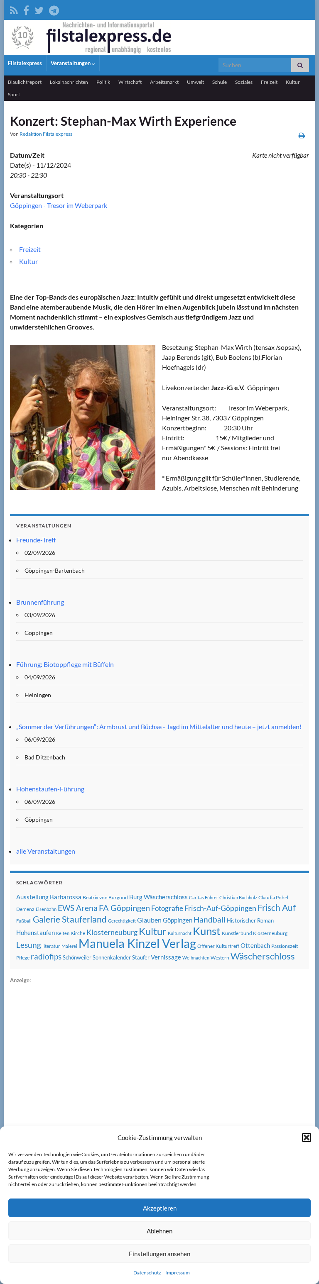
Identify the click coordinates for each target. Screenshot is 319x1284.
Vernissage (166, 957)
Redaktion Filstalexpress (46, 134)
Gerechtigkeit (122, 920)
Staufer (141, 957)
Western (220, 957)
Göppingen (177, 920)
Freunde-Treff (36, 540)
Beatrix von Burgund (105, 897)
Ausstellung (32, 897)
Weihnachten (195, 957)
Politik (103, 82)
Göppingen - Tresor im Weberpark (58, 205)
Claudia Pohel (273, 897)
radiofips (46, 956)
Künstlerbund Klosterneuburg (254, 933)
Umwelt (195, 82)
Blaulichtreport (25, 82)
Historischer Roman (250, 920)
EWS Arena (78, 908)
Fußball (24, 920)
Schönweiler (77, 957)
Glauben (149, 920)
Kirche (78, 933)
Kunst (207, 930)
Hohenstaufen (35, 932)
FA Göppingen (124, 908)
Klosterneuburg (111, 932)
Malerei (69, 946)
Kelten (62, 933)
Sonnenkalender (112, 957)
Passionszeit (284, 946)
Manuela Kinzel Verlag (137, 943)
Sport (14, 94)
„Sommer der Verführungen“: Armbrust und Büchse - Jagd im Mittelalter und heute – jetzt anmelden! (159, 726)
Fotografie (167, 908)
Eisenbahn (46, 909)
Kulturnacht (179, 933)
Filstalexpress (25, 63)
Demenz (25, 909)
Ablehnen (159, 1231)
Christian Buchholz (238, 897)
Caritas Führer (203, 897)
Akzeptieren (160, 1208)
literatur (51, 946)
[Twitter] (39, 9)
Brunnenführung (40, 602)
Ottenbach (255, 945)
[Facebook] (26, 9)
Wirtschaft (130, 82)
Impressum (177, 1272)
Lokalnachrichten (69, 82)
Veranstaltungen (71, 63)
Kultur (293, 82)
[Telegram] (54, 9)
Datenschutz (147, 1272)
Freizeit (269, 82)
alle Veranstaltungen (45, 851)
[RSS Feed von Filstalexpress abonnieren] (14, 9)
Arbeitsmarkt (164, 82)
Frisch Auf (277, 907)
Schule (219, 82)
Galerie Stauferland (70, 919)
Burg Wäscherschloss (158, 897)
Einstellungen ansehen (159, 1253)
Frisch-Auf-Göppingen (220, 908)
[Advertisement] (72, 1109)
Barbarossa (65, 897)
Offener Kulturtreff (218, 946)
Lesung (28, 945)
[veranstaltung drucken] (302, 135)
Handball (210, 919)
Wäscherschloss (263, 956)
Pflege (22, 957)
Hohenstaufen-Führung (50, 789)
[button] (306, 1137)
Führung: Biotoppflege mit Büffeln (65, 664)
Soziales (244, 82)
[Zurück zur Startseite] (159, 37)
